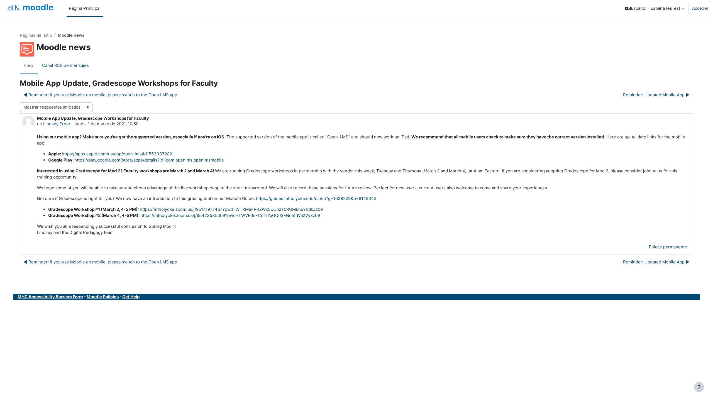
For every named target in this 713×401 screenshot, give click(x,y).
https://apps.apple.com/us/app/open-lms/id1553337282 (117, 154)
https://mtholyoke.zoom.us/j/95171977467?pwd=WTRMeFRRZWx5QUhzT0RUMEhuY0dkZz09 (231, 209)
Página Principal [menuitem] (85, 8)
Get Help (131, 296)
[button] (654, 8)
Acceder (700, 8)
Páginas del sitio (36, 35)
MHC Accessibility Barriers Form (50, 296)
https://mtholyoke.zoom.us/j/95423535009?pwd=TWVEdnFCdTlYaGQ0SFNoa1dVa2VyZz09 (230, 215)
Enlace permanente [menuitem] (668, 247)
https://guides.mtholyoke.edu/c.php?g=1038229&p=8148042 (316, 198)
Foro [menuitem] (28, 65)
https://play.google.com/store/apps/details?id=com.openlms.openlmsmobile (149, 160)
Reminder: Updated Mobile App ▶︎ (656, 94)
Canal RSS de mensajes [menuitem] (65, 65)
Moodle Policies (103, 296)
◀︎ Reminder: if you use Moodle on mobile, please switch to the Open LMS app (100, 94)
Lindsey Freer (56, 123)
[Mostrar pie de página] (699, 387)
